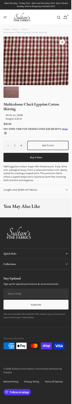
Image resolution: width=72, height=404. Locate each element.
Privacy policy (31, 381)
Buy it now (35, 157)
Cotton (24, 29)
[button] (5, 17)
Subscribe (35, 304)
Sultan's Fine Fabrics (23, 368)
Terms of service (54, 381)
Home (6, 29)
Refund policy (11, 381)
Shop (15, 29)
